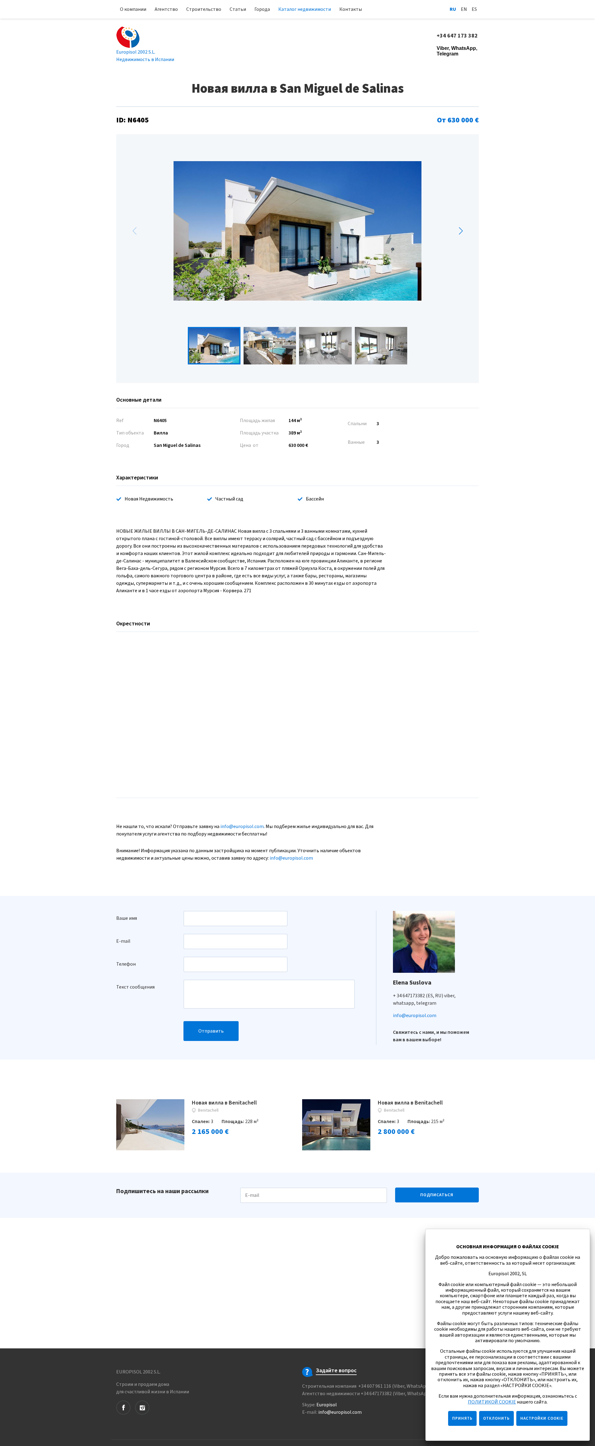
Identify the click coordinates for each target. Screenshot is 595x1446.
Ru (453, 9)
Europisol (326, 1404)
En (464, 9)
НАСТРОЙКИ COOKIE (541, 1418)
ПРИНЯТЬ (462, 1418)
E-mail (123, 941)
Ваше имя (126, 918)
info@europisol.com (242, 826)
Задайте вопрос (336, 1370)
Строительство (203, 9)
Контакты (350, 9)
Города (262, 9)
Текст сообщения (135, 987)
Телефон (126, 964)
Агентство (166, 9)
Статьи (238, 9)
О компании (133, 9)
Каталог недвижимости (304, 9)
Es (474, 9)
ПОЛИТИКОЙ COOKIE (492, 1402)
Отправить (211, 1031)
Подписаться (436, 1195)
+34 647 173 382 (458, 36)
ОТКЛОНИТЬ (496, 1418)
